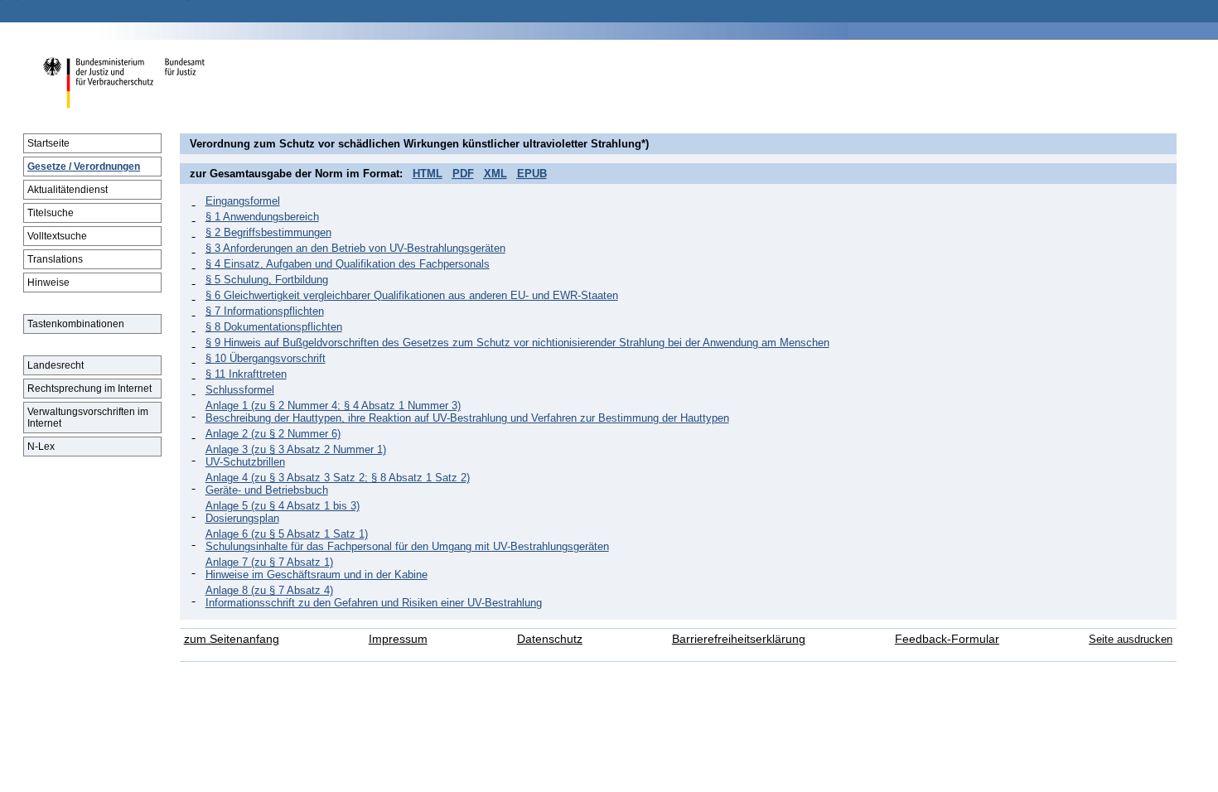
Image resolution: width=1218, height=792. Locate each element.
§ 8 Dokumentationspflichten (273, 327)
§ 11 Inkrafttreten (246, 374)
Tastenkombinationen (75, 324)
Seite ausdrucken (1130, 639)
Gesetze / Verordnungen (83, 166)
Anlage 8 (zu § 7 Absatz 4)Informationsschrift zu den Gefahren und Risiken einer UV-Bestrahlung (373, 596)
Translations (55, 259)
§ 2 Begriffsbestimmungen (268, 232)
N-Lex (41, 446)
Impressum (398, 639)
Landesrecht (55, 365)
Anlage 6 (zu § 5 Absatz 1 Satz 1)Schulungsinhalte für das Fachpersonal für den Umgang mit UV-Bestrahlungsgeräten (407, 540)
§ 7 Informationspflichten (264, 311)
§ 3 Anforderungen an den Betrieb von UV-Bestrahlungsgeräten (355, 248)
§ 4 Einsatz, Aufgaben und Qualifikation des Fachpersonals (347, 264)
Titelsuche (50, 213)
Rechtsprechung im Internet (89, 388)
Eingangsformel (242, 201)
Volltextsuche (57, 236)
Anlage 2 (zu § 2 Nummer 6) (273, 433)
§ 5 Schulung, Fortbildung (266, 279)
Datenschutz (549, 639)
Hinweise (48, 282)
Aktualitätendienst (67, 190)
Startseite (48, 143)
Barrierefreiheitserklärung (738, 639)
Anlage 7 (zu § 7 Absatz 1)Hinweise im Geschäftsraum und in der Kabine (316, 568)
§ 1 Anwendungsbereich (262, 216)
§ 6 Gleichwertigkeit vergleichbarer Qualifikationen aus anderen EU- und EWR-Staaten (411, 295)
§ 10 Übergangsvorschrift (265, 358)
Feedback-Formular (947, 639)
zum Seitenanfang (231, 639)
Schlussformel (239, 390)
